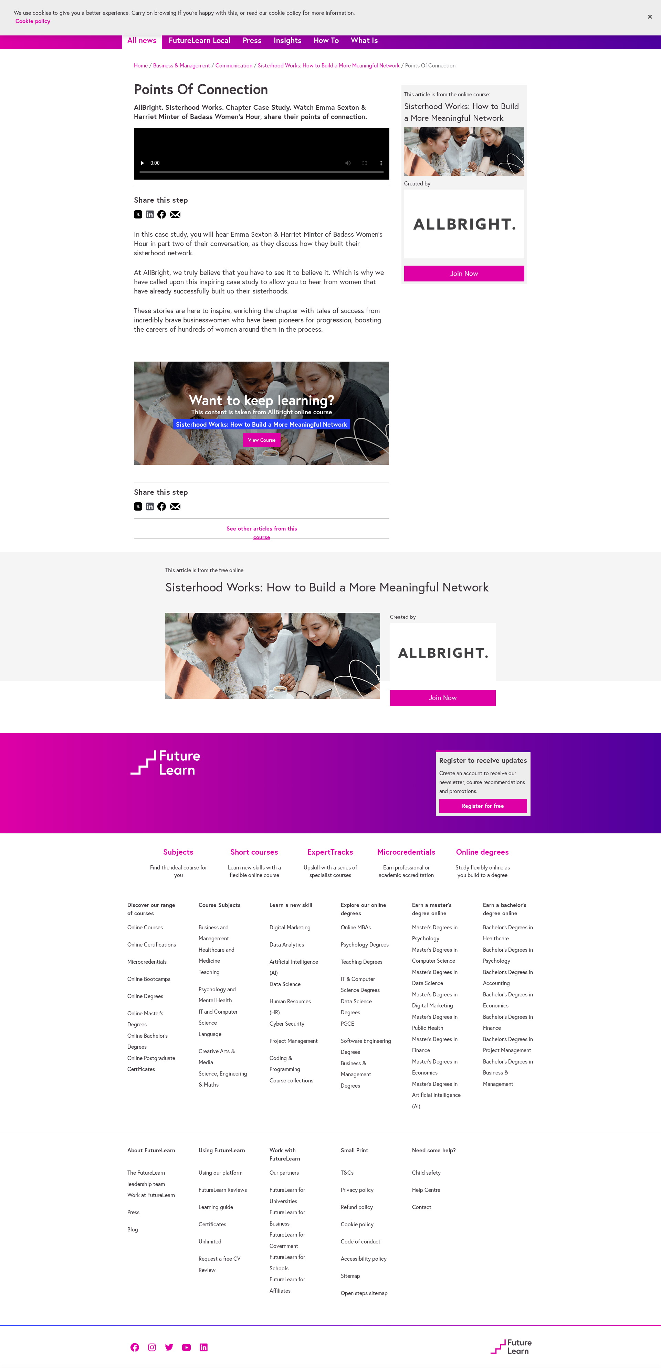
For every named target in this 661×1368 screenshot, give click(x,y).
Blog (132, 1229)
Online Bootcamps (148, 978)
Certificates (212, 1224)
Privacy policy (357, 1189)
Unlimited (210, 1241)
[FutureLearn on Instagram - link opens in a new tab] (151, 1347)
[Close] (650, 16)
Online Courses (145, 927)
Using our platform (220, 1172)
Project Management (294, 1040)
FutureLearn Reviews (223, 1189)
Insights (288, 40)
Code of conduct (360, 1241)
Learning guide (216, 1207)
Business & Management (181, 65)
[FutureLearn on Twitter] (169, 1347)
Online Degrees (145, 996)
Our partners (284, 1172)
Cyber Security (287, 1023)
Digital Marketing (290, 927)
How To (326, 40)
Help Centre (426, 1189)
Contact (421, 1207)
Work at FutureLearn (151, 1194)
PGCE (347, 1023)
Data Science (285, 984)
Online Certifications (151, 944)
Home (141, 65)
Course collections (291, 1080)
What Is (364, 40)
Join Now (464, 273)
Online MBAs (356, 927)
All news (142, 40)
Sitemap (350, 1275)
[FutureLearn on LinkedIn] (203, 1347)
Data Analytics (287, 944)
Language (210, 1033)
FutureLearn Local (200, 40)
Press (252, 40)
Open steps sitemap (364, 1293)
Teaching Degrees (361, 961)
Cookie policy (357, 1224)
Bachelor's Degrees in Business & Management (508, 1072)
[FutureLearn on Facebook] (136, 1347)
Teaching (209, 972)
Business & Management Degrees (356, 1074)
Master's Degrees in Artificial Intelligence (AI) (436, 1095)
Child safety (426, 1172)
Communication (234, 65)
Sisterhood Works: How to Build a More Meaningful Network (329, 65)
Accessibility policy (364, 1258)
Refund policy (357, 1207)
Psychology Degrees (365, 944)
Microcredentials (147, 961)
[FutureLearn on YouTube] (186, 1347)
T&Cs (347, 1172)
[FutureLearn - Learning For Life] (511, 1346)
